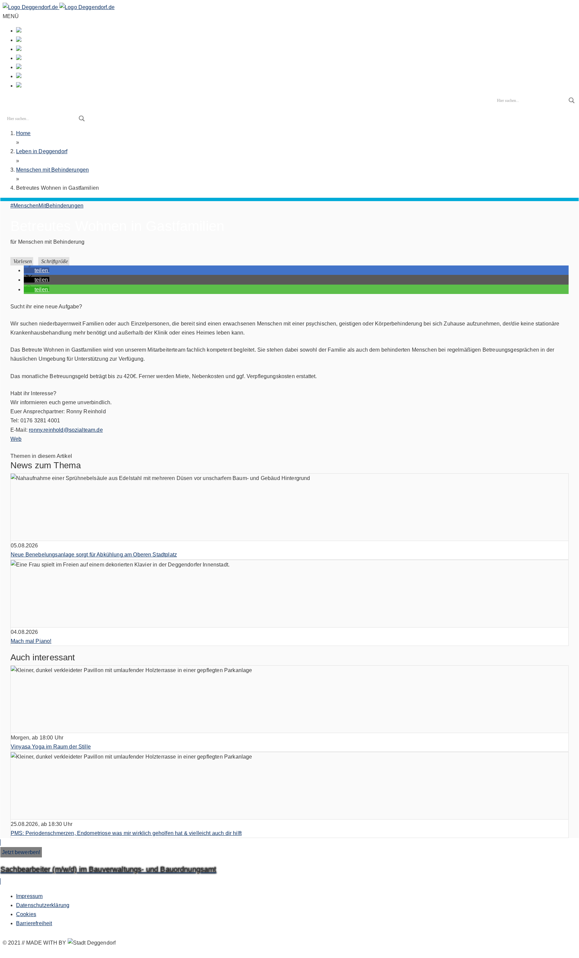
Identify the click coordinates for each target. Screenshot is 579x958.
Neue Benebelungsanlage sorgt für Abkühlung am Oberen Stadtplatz (94, 554)
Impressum (29, 896)
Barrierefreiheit (34, 923)
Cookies (26, 914)
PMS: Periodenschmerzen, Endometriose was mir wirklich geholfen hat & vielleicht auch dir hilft (126, 833)
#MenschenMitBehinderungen (46, 205)
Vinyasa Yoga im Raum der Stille (51, 747)
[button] (36, 270)
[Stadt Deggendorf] (59, 7)
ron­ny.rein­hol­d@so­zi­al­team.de (66, 430)
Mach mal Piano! (31, 641)
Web (15, 439)
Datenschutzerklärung (42, 905)
